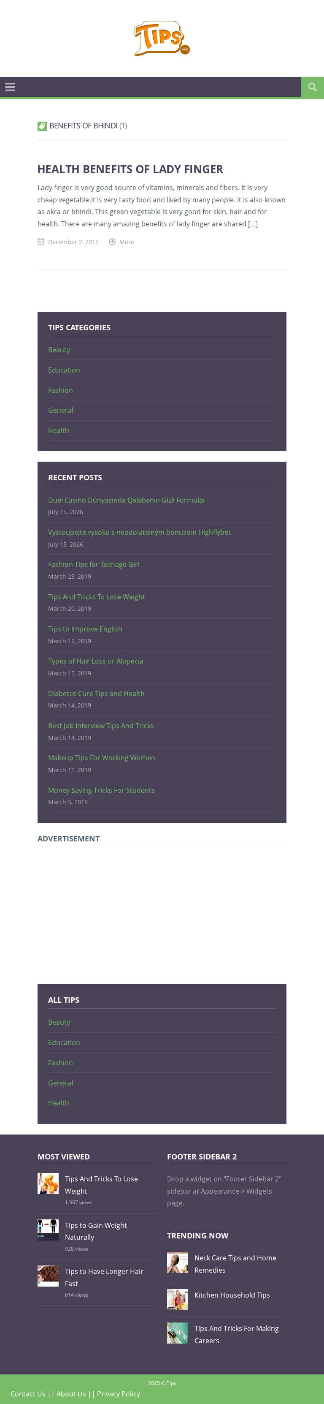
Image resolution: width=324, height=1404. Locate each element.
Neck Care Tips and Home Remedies (235, 1264)
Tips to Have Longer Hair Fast (104, 1277)
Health (58, 430)
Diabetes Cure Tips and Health (96, 693)
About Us (71, 1394)
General (60, 410)
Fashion (60, 390)
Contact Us (28, 1394)
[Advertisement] (162, 914)
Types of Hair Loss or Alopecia (95, 661)
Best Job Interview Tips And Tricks (101, 725)
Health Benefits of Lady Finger (130, 169)
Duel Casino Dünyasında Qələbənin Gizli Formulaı (126, 500)
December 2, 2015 (73, 242)
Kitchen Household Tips (232, 1295)
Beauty (59, 349)
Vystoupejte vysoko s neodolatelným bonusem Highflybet (139, 532)
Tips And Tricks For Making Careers (236, 1334)
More (126, 242)
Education (64, 370)
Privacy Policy (118, 1394)
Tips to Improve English (85, 629)
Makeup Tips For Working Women (101, 757)
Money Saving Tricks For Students (101, 790)
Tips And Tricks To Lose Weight (96, 596)
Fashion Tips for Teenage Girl (94, 564)
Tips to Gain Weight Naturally (96, 1231)
